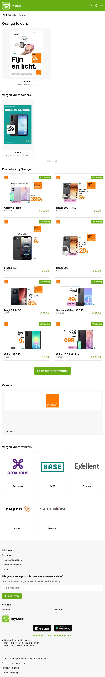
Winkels (12, 15)
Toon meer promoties (52, 371)
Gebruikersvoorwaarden (13, 663)
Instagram (58, 609)
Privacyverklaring (10, 667)
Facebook (7, 609)
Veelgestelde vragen (12, 560)
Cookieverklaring (10, 672)
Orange (22, 15)
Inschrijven (12, 596)
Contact (6, 569)
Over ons (6, 555)
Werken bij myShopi (11, 564)
